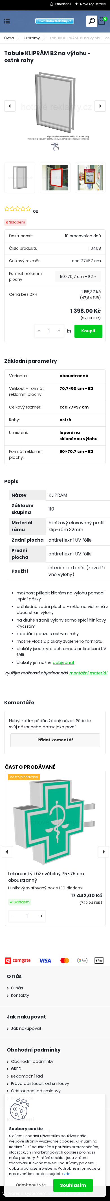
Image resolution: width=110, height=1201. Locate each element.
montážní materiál (88, 673)
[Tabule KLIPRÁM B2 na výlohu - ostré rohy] (55, 106)
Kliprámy (32, 38)
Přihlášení (63, 4)
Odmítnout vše (31, 1185)
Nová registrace (93, 4)
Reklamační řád (27, 1076)
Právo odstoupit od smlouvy (40, 1083)
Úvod (9, 38)
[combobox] (78, 276)
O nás (17, 988)
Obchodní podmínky (32, 1061)
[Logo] (55, 21)
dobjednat (63, 662)
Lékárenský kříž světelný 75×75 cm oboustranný (46, 877)
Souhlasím (73, 1185)
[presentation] (10, 106)
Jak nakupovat (26, 1028)
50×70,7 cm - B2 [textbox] (76, 276)
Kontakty (20, 995)
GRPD (16, 1069)
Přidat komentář (55, 740)
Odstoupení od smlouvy (36, 1091)
